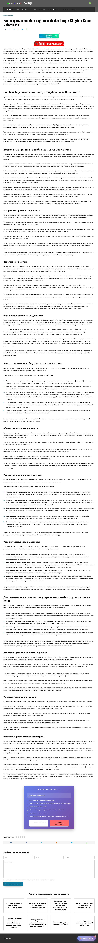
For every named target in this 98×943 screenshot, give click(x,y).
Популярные (65, 9)
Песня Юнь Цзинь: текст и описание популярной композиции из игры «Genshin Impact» (60, 905)
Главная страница (8, 15)
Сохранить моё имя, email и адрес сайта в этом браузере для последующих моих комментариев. (29, 880)
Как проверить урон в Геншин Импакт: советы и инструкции (14, 905)
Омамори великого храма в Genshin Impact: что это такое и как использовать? (37, 923)
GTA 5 (35, 9)
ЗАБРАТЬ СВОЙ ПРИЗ (39, 822)
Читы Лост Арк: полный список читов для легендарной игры (84, 905)
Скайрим (74, 9)
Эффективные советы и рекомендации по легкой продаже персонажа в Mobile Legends (14, 923)
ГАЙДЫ (28, 3)
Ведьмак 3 (56, 9)
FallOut (18, 9)
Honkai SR (42, 9)
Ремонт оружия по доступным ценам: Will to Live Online (84, 923)
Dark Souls (10, 9)
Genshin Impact (27, 9)
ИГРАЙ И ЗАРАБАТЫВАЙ (59, 823)
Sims (49, 9)
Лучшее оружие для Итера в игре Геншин (60, 923)
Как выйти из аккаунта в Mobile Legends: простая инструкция (37, 905)
